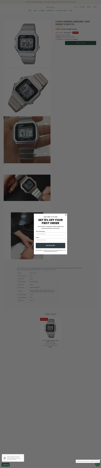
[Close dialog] (66, 215)
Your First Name (40, 231)
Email (37, 237)
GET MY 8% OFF (50, 245)
